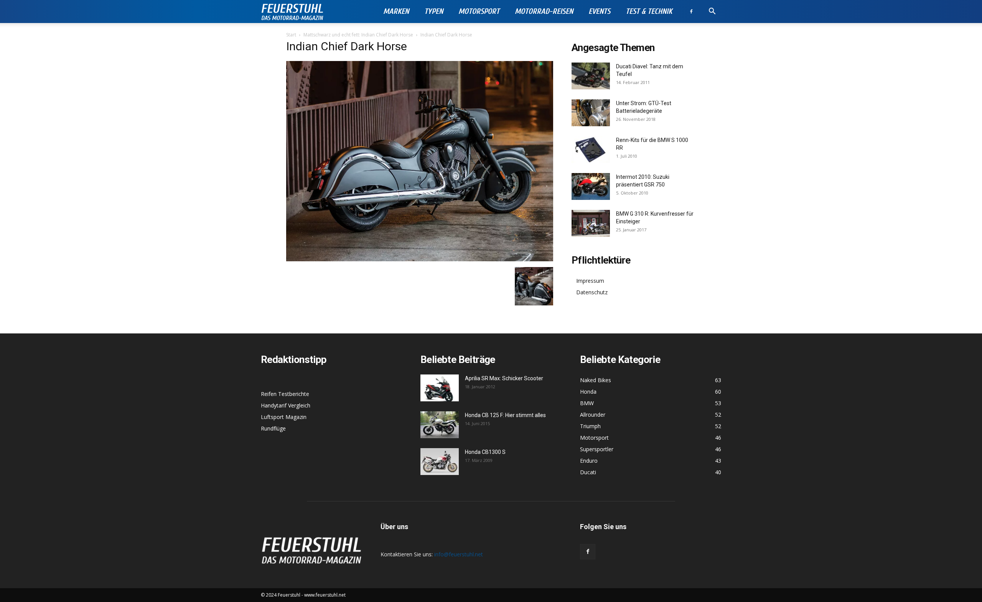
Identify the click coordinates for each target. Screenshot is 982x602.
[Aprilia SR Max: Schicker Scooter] (439, 387)
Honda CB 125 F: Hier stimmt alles (505, 415)
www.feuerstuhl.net (325, 595)
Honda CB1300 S (485, 452)
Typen (433, 11)
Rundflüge (273, 428)
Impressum (590, 280)
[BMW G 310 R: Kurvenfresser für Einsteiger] (591, 223)
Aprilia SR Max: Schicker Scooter (504, 378)
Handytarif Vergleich (285, 405)
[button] (712, 12)
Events (599, 11)
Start (291, 34)
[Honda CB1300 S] (439, 461)
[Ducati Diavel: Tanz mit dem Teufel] (591, 76)
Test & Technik (649, 11)
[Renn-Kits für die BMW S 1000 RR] (591, 149)
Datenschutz (592, 292)
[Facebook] (691, 11)
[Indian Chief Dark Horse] (419, 259)
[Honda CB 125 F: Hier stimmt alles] (439, 424)
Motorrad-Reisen (544, 11)
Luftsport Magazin (283, 417)
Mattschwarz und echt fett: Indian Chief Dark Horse (358, 34)
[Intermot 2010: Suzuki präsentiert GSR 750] (591, 186)
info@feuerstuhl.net (458, 554)
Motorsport (478, 11)
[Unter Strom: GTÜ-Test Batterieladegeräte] (591, 112)
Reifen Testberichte (285, 393)
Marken (396, 11)
